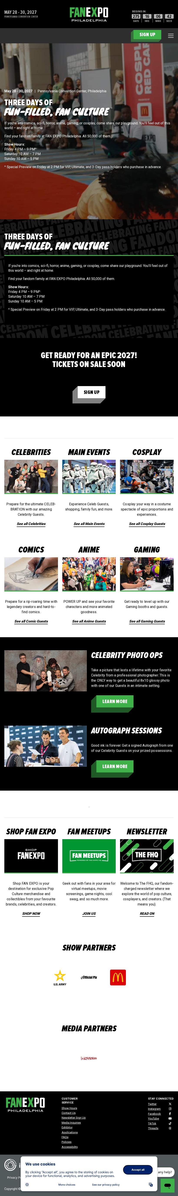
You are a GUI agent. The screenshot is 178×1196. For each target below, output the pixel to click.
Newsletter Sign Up (74, 1117)
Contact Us (69, 1113)
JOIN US (89, 914)
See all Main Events (89, 524)
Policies (66, 1142)
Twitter (152, 1104)
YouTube (153, 1118)
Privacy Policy (16, 1177)
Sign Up (91, 392)
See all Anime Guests (89, 621)
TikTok (152, 1123)
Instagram (154, 1108)
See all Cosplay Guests (147, 524)
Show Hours (69, 1108)
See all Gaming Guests (147, 621)
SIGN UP (147, 34)
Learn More (114, 701)
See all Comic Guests (31, 621)
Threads (153, 1128)
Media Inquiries (71, 1122)
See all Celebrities (31, 524)
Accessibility (70, 1147)
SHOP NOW (31, 914)
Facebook (154, 1113)
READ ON (147, 914)
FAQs (65, 1137)
